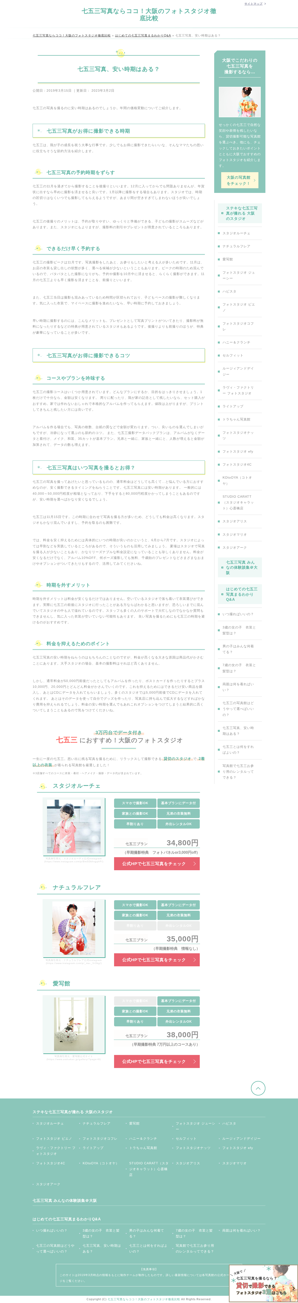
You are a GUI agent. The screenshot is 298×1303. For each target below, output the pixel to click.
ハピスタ (230, 291)
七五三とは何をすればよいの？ (238, 749)
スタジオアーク (235, 547)
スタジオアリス (235, 521)
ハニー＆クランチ (237, 342)
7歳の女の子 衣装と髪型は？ (239, 668)
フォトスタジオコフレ (238, 326)
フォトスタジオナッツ (238, 435)
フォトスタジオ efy (238, 451)
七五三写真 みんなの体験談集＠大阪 (242, 567)
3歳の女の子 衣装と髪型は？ (239, 630)
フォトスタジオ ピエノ (239, 307)
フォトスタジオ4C (237, 464)
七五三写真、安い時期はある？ (238, 730)
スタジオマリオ (235, 534)
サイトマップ (253, 3)
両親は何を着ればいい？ (238, 687)
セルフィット (233, 355)
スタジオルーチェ (237, 233)
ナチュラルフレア (237, 246)
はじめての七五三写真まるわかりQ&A (242, 594)
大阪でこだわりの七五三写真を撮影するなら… (239, 66)
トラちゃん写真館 (237, 419)
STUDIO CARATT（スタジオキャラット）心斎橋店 (238, 502)
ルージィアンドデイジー (238, 371)
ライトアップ (233, 406)
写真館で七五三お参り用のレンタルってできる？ (238, 771)
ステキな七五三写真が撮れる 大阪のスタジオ (242, 213)
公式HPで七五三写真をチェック (154, 863)
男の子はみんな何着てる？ (238, 649)
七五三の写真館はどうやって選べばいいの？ (238, 708)
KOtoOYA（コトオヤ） (237, 480)
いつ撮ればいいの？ (238, 614)
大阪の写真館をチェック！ (239, 180)
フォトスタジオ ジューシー (239, 275)
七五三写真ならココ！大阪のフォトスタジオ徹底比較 (149, 14)
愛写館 (228, 259)
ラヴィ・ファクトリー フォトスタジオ (238, 390)
